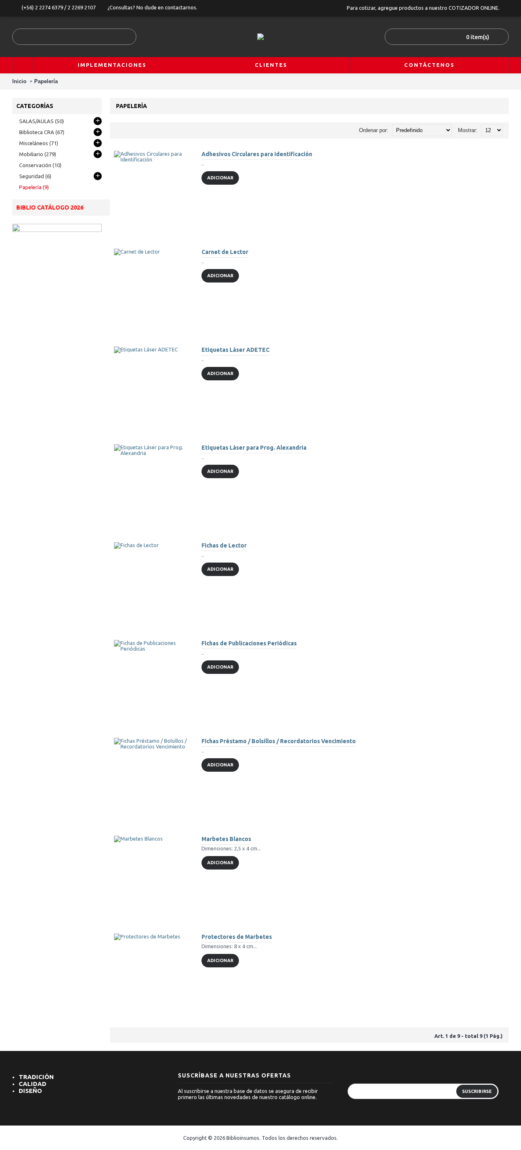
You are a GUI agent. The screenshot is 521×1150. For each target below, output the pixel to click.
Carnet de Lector (224, 252)
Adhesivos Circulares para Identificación (256, 154)
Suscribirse (477, 1091)
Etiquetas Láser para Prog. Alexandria (253, 447)
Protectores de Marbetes (236, 937)
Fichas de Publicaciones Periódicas (249, 643)
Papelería (46, 81)
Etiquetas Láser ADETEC (235, 350)
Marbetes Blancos (226, 839)
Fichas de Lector (224, 545)
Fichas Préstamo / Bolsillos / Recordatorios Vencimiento (278, 741)
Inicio (19, 81)
